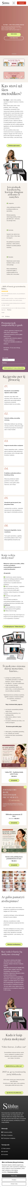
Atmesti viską (14, 1183)
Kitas (8, 316)
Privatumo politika (12, 1172)
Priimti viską (14, 1175)
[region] (14, 1173)
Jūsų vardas (5, 357)
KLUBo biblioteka (14, 37)
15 (5, 316)
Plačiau (9, 309)
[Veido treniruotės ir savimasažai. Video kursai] (10, 1106)
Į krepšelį (14, 780)
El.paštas (4, 362)
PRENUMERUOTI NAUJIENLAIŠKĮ (14, 368)
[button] (13, 3)
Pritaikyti (14, 1179)
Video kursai (14, 34)
